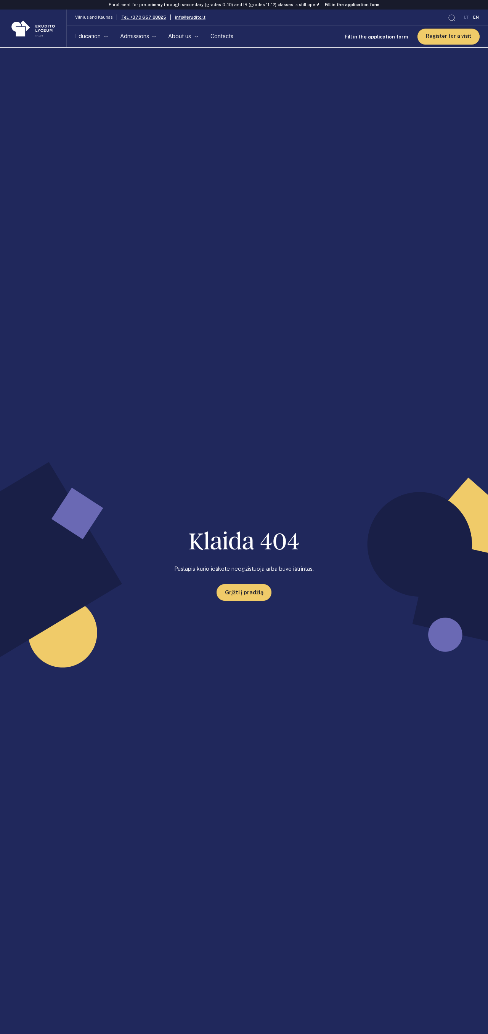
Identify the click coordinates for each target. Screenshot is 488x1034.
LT (466, 17)
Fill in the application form (352, 4)
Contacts (221, 36)
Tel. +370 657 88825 (143, 17)
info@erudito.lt (190, 17)
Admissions (134, 36)
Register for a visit (448, 36)
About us (179, 36)
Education (88, 36)
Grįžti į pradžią (244, 592)
